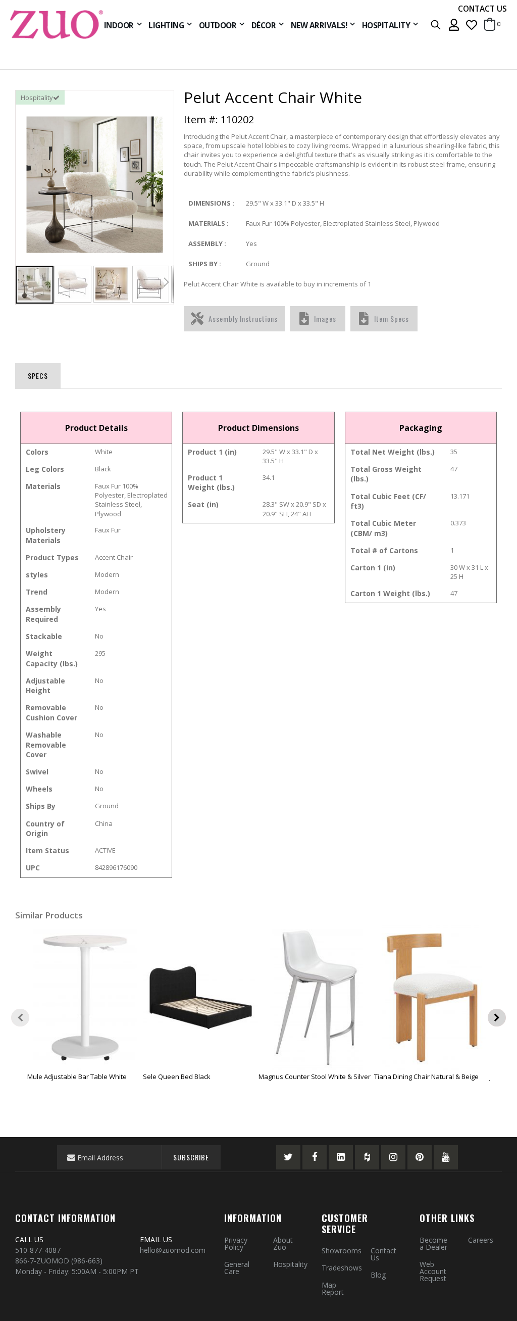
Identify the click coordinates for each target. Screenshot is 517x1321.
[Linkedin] (341, 1157)
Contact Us (383, 1254)
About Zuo (283, 1243)
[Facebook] (314, 1157)
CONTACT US (482, 8)
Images (325, 318)
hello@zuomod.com (174, 1250)
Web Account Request (433, 1271)
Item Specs (391, 318)
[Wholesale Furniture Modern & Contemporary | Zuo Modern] (57, 24)
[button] (471, 24)
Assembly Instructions (243, 318)
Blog (378, 1275)
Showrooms (341, 1250)
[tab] (38, 373)
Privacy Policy (235, 1243)
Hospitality (290, 1264)
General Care (236, 1267)
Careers (480, 1240)
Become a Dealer (433, 1243)
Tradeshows (342, 1268)
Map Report (333, 1288)
